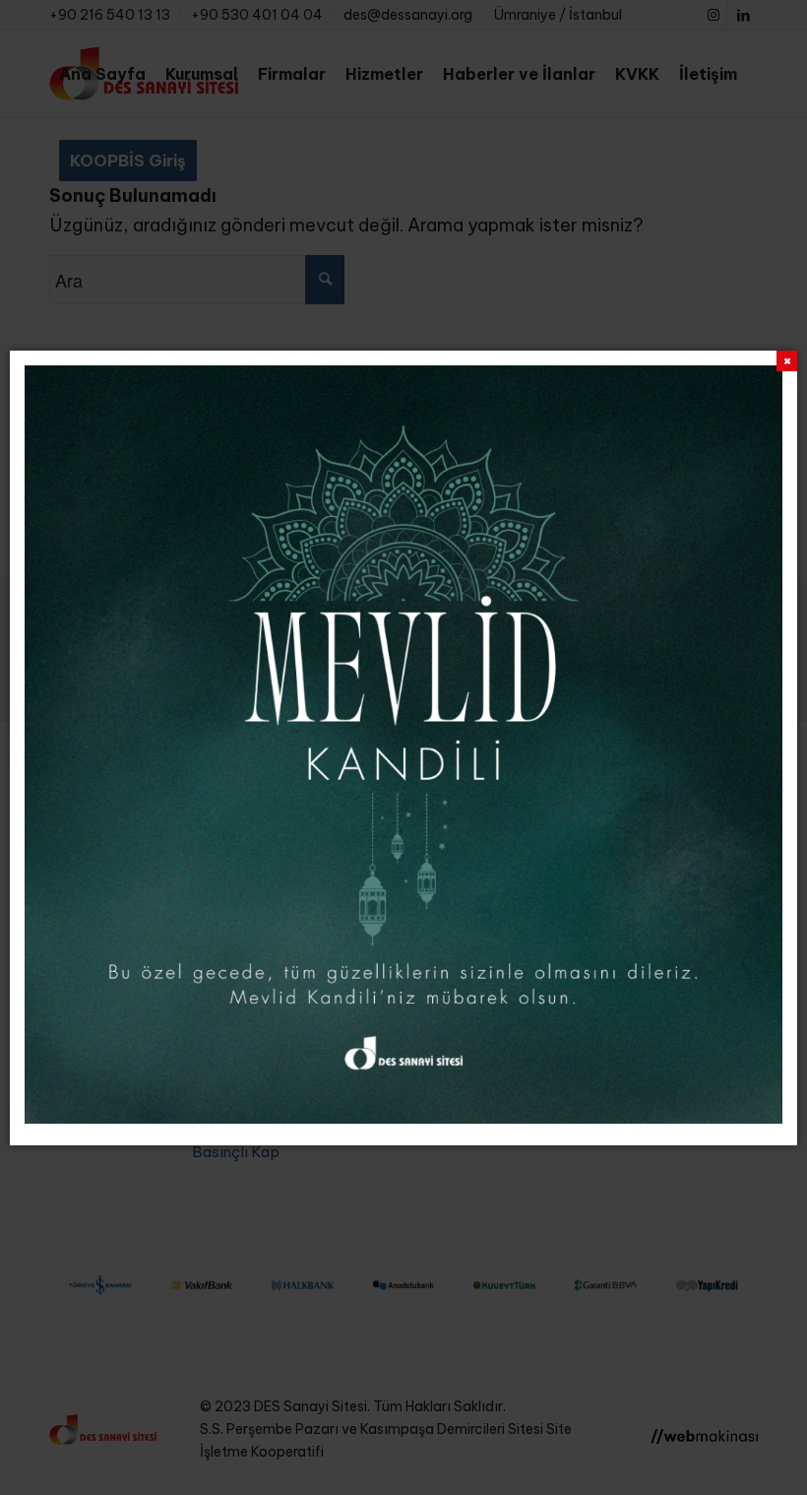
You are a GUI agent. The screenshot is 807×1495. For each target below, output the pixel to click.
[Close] (786, 361)
